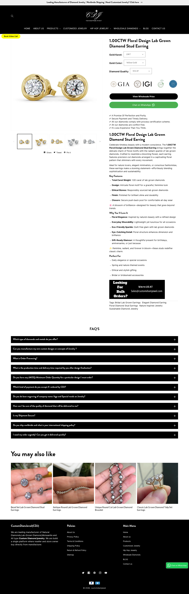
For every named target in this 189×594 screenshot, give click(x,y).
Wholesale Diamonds (131, 555)
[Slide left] (14, 141)
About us (126, 537)
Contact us (127, 564)
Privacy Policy (73, 537)
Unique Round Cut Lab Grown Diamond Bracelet (113, 508)
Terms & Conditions (75, 541)
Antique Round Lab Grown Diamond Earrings (70, 508)
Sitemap (70, 555)
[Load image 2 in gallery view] (40, 141)
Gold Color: (115, 63)
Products (127, 541)
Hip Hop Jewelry (130, 550)
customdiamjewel (98, 588)
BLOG (125, 559)
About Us (71, 532)
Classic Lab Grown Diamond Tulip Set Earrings (154, 508)
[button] (13, 16)
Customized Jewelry (131, 546)
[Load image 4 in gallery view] (73, 141)
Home (125, 532)
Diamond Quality (119, 71)
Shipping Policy (73, 546)
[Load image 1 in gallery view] (24, 141)
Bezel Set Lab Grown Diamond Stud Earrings (27, 508)
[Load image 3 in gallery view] (56, 141)
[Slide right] (100, 141)
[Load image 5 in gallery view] (89, 141)
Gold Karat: (115, 54)
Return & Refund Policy (76, 550)
